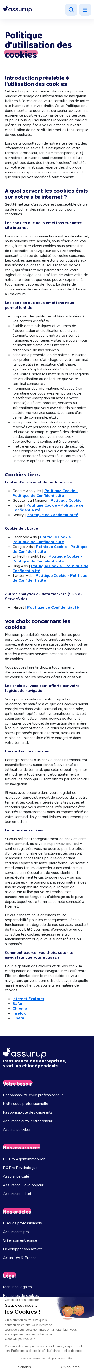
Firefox (19, 1013)
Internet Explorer (28, 999)
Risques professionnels (22, 1223)
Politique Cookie (66, 500)
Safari (18, 1003)
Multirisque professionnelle (25, 1103)
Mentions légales (17, 1287)
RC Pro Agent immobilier (24, 1159)
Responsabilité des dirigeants (28, 1112)
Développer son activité (23, 1249)
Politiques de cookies (21, 1295)
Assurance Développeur (23, 1185)
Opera (18, 1018)
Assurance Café (16, 1176)
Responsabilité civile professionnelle (33, 1095)
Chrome (20, 1008)
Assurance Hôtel (17, 1193)
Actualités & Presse (20, 1257)
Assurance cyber (17, 1129)
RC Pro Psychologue (20, 1167)
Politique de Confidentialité (52, 515)
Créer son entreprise (20, 1240)
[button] (17, 9)
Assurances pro (16, 1231)
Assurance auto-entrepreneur (27, 1121)
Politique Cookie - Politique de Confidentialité (45, 493)
